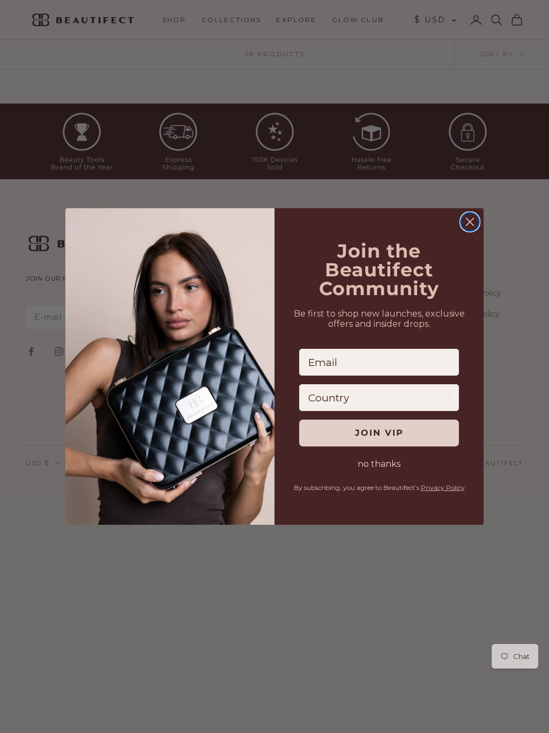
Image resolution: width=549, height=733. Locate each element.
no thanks (379, 464)
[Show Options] (448, 398)
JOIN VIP (379, 433)
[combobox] (375, 398)
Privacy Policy (443, 487)
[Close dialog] (470, 221)
